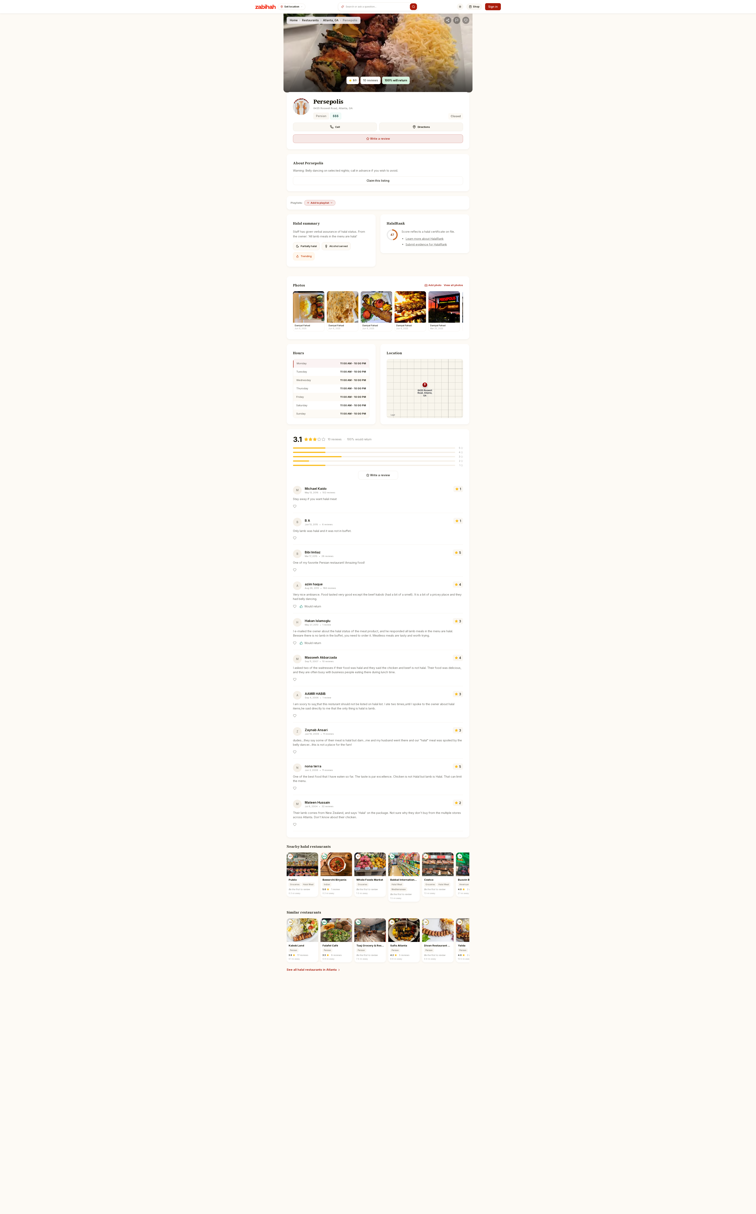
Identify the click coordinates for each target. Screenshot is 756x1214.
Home (294, 20)
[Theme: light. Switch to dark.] (460, 7)
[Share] (447, 20)
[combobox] (377, 7)
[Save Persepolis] (465, 20)
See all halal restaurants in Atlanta (312, 969)
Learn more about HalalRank (425, 239)
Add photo (434, 285)
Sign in (493, 6)
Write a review (380, 138)
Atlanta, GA (330, 20)
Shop (476, 6)
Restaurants (310, 20)
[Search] (413, 6)
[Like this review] (294, 506)
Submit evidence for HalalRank (426, 244)
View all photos (453, 285)
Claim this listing (378, 180)
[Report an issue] (456, 20)
